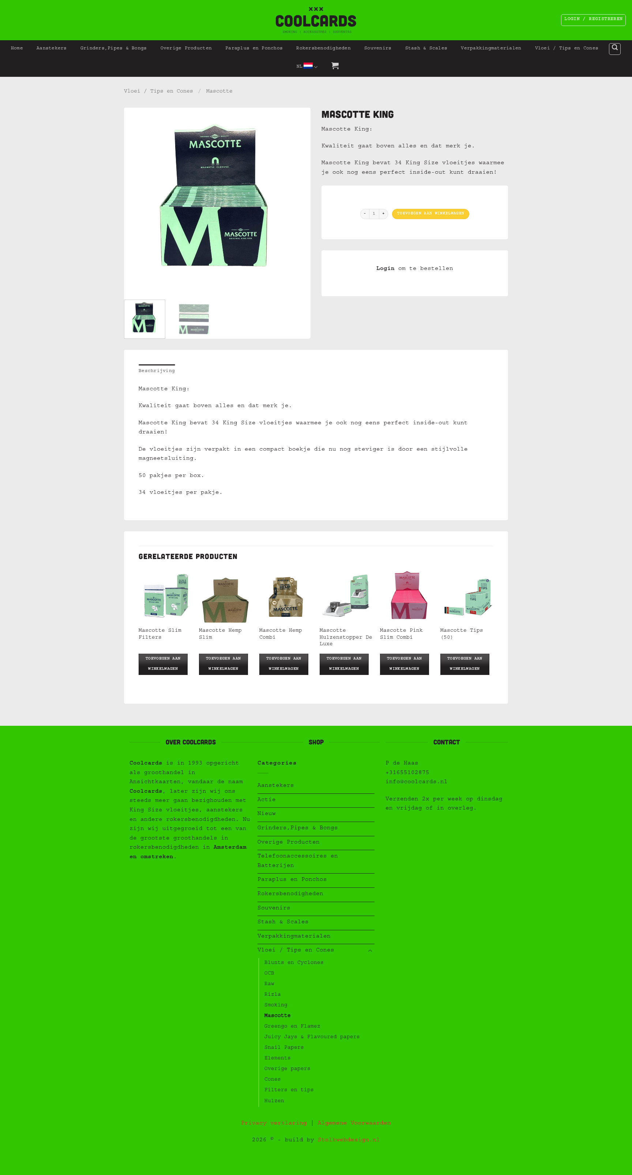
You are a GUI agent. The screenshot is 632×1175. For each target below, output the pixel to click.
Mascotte (219, 91)
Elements (277, 1058)
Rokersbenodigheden (323, 48)
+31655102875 (407, 773)
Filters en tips (289, 1090)
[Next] (297, 200)
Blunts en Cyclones (294, 963)
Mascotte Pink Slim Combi (401, 634)
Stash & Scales (426, 48)
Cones (272, 1079)
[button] (615, 49)
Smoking (275, 1005)
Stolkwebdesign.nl (349, 1141)
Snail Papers (284, 1048)
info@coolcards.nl (416, 782)
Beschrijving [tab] (157, 371)
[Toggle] (370, 951)
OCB (269, 973)
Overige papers (287, 1069)
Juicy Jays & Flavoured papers (312, 1037)
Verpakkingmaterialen (491, 48)
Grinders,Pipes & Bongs (113, 48)
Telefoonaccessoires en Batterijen (297, 861)
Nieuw (266, 814)
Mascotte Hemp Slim (220, 634)
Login (385, 269)
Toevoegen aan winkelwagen (430, 214)
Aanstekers (52, 48)
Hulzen (274, 1101)
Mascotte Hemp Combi (280, 634)
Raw (269, 984)
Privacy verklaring (274, 1124)
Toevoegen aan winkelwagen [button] (163, 664)
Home (17, 48)
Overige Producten (186, 48)
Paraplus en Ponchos (254, 48)
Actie (266, 800)
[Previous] (136, 200)
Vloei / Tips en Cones (566, 48)
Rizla (272, 995)
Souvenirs (377, 48)
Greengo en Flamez (292, 1026)
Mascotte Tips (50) (461, 634)
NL (300, 67)
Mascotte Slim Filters (160, 634)
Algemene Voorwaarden (354, 1124)
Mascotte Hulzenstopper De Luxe (346, 637)
